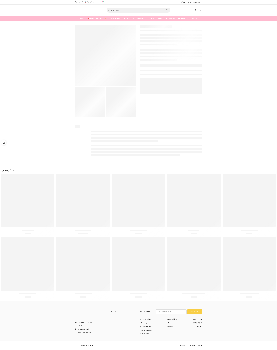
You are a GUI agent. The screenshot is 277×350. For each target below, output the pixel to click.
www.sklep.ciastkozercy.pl (83, 332)
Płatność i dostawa (146, 330)
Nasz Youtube (144, 333)
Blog (81, 18)
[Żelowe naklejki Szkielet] (249, 264)
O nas (200, 345)
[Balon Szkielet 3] (90, 102)
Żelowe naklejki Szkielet (249, 294)
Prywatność (183, 345)
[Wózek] (200, 10)
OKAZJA (125, 18)
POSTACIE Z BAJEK (156, 18)
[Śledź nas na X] (108, 311)
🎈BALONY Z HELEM (94, 18)
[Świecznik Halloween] (27, 264)
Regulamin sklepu (145, 319)
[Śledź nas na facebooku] (112, 311)
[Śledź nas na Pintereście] (115, 311)
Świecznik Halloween (27, 294)
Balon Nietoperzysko (83, 230)
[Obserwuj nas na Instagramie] (120, 312)
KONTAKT (194, 18)
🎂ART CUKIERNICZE (112, 18)
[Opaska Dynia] (194, 200)
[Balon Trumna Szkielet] (138, 264)
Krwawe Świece (28, 230)
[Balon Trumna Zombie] (83, 264)
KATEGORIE (170, 18)
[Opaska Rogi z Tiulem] (138, 200)
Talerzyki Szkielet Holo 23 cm (193, 294)
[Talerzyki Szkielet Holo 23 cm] (194, 264)
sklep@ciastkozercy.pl (82, 329)
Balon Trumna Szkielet (138, 294)
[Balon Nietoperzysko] (83, 200)
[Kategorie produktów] (196, 10)
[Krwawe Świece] (27, 200)
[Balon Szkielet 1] (105, 55)
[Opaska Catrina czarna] (249, 200)
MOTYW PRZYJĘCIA (139, 18)
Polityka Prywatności (146, 323)
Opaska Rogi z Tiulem (138, 230)
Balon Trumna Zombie (83, 294)
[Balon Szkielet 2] (121, 102)
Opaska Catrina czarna (249, 230)
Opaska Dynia (193, 230)
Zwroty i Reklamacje (146, 326)
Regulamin (192, 345)
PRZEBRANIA (182, 18)
